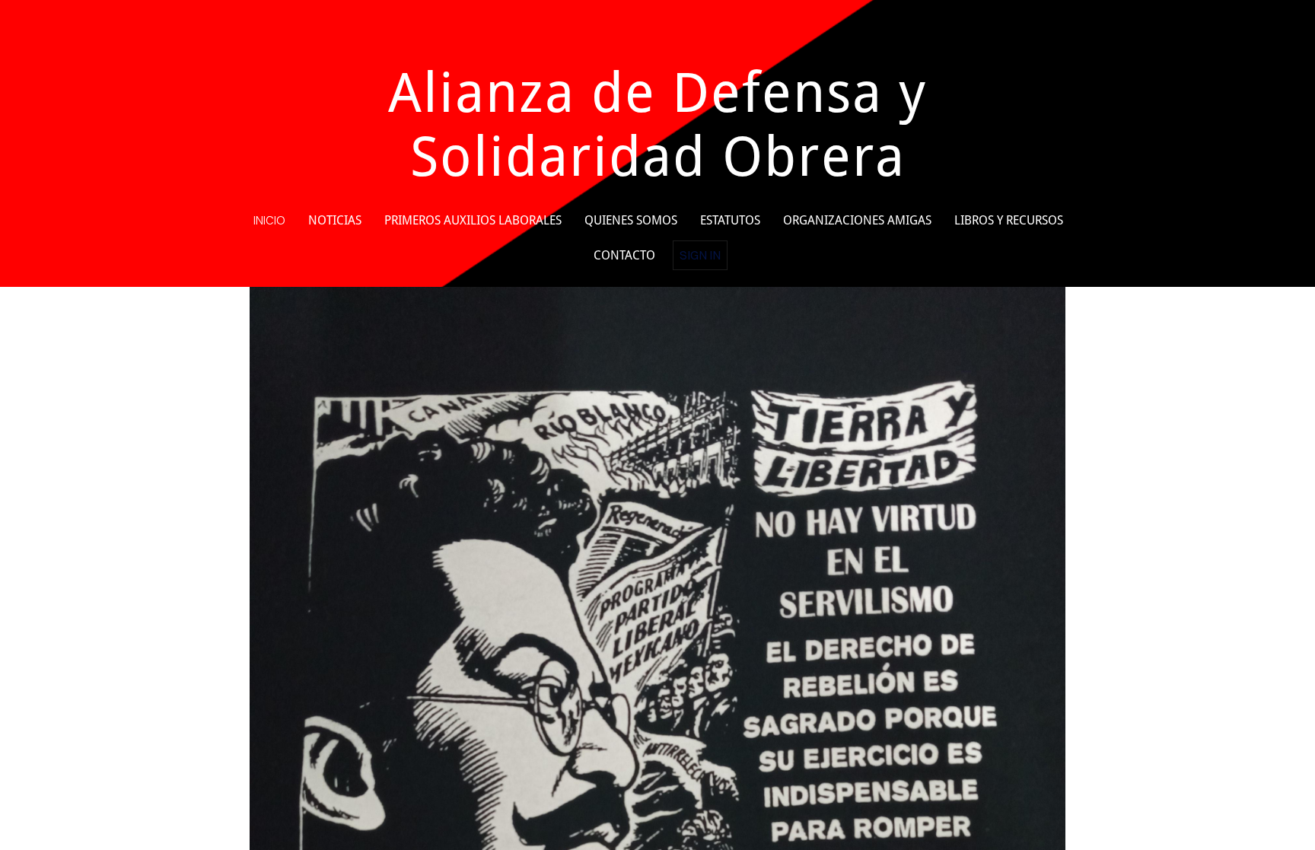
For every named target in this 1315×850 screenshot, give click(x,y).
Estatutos (730, 220)
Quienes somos (630, 220)
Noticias (334, 220)
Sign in (700, 255)
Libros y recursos (1008, 220)
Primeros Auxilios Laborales (473, 220)
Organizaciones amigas (857, 220)
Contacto (624, 255)
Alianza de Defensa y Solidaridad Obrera (657, 125)
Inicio (269, 220)
